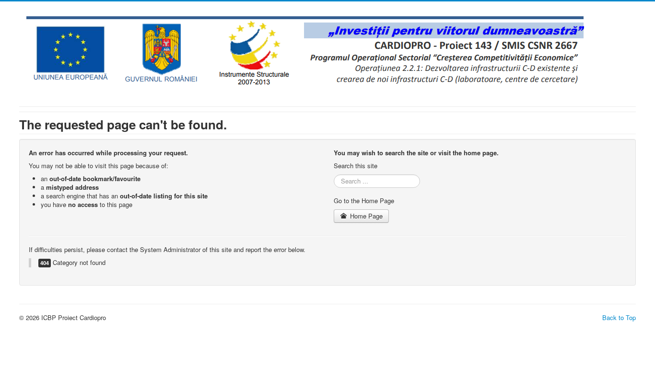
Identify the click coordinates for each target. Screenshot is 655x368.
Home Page (365, 215)
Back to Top (619, 317)
